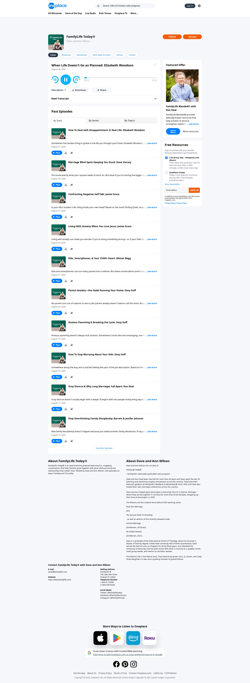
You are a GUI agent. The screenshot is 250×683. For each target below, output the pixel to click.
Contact (132, 55)
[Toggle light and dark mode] (199, 5)
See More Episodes (104, 448)
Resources (66, 55)
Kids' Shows (105, 13)
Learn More (173, 131)
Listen (53, 55)
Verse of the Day (73, 13)
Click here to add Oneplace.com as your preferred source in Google (127, 654)
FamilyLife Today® (80, 36)
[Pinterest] (125, 664)
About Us (91, 673)
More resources (191, 131)
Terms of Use (120, 673)
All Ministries (55, 13)
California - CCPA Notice (165, 673)
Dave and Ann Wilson (78, 41)
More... (134, 13)
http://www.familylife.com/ (59, 579)
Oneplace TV (121, 13)
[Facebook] (116, 664)
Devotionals (82, 55)
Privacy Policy (105, 673)
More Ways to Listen (101, 55)
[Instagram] (133, 664)
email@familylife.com (57, 572)
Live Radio (90, 13)
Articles (119, 55)
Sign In (190, 6)
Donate (192, 36)
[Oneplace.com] (57, 6)
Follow (172, 36)
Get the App (79, 673)
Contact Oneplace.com (140, 673)
